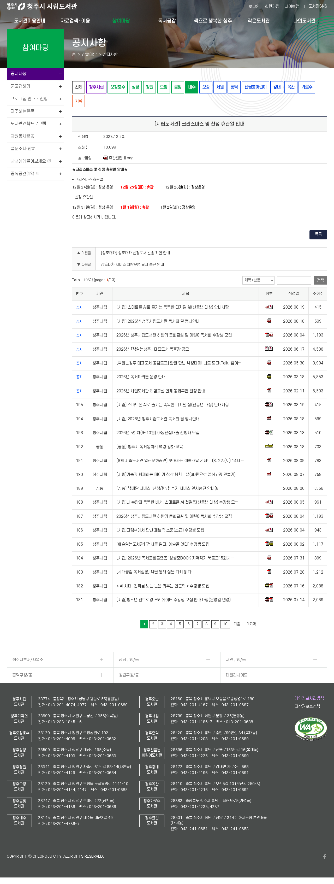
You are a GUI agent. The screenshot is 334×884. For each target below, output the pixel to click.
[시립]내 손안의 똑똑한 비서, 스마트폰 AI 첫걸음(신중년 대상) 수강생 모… (177, 502)
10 (225, 624)
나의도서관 (304, 21)
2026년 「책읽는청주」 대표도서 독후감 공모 (152, 349)
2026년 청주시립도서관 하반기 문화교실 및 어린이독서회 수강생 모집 (174, 335)
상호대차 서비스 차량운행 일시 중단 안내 (132, 264)
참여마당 (121, 21)
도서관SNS (317, 6)
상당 (135, 87)
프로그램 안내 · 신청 (29, 99)
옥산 (291, 87)
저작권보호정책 (307, 706)
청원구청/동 (129, 675)
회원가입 (272, 6)
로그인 (254, 6)
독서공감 (167, 21)
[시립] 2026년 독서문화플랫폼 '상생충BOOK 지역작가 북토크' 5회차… (175, 558)
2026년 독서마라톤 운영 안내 (140, 377)
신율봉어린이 (255, 87)
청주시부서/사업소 (27, 659)
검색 (320, 280)
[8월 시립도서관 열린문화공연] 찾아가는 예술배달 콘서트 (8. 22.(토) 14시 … (180, 460)
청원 (149, 87)
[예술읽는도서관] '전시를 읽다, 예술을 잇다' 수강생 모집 (162, 544)
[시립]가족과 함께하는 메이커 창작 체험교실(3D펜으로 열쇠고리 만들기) (176, 475)
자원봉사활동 (22, 136)
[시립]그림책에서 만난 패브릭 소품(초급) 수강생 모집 (160, 530)
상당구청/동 (129, 659)
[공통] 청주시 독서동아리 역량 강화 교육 (149, 447)
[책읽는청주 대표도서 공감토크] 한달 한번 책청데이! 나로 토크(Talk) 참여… (178, 363)
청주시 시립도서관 (46, 6)
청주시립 (96, 87)
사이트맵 (292, 6)
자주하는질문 (22, 111)
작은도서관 (259, 21)
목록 (318, 234)
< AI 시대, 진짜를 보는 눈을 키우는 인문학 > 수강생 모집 (162, 586)
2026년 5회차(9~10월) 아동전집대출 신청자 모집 (157, 433)
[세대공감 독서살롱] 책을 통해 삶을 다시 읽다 (153, 572)
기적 (78, 101)
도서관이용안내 (29, 21)
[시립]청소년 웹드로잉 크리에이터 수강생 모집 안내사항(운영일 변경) (173, 600)
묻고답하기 (20, 86)
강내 (277, 87)
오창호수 (117, 87)
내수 (191, 87)
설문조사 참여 (23, 148)
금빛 (177, 87)
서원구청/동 (236, 659)
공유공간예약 (23, 174)
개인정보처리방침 (309, 698)
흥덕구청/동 (22, 675)
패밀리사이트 (237, 675)
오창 (163, 87)
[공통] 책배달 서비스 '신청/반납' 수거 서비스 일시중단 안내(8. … (170, 488)
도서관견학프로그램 (28, 123)
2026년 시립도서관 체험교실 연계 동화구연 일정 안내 (160, 391)
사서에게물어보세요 (29, 161)
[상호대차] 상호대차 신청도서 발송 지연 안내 (135, 253)
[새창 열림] (311, 739)
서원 (220, 87)
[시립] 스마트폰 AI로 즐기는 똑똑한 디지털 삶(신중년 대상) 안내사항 (172, 307)
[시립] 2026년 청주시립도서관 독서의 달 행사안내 (158, 321)
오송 (206, 87)
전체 (78, 87)
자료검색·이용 (75, 21)
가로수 (306, 87)
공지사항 (18, 74)
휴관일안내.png (121, 158)
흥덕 (234, 87)
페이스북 (324, 856)
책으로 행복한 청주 (213, 21)
